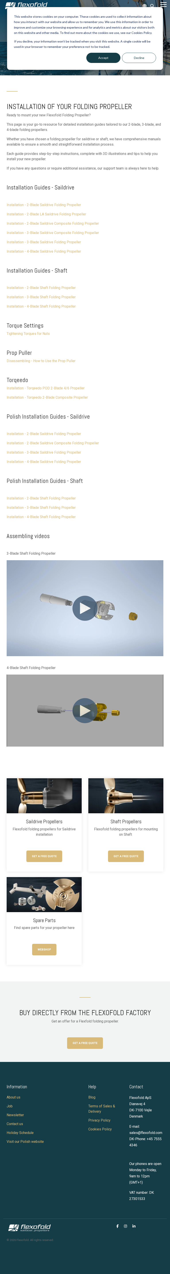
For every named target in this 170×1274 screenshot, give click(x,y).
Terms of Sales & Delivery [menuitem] (102, 1109)
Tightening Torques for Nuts (28, 334)
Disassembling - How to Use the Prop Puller (41, 361)
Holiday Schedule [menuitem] (21, 1133)
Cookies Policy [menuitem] (100, 1129)
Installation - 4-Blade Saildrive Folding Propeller (44, 251)
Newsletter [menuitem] (15, 1115)
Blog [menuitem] (91, 1097)
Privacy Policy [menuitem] (99, 1120)
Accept (103, 58)
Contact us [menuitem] (15, 1124)
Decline (139, 58)
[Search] (152, 6)
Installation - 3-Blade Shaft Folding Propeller (41, 507)
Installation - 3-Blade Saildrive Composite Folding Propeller (53, 233)
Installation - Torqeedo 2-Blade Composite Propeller (47, 397)
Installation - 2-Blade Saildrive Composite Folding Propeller (53, 223)
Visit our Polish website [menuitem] (26, 1141)
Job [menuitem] (10, 1106)
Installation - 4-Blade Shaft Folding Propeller (41, 306)
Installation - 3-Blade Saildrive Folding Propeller (44, 452)
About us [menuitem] (13, 1097)
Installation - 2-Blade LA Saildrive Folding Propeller (46, 214)
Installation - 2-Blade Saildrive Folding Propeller (44, 205)
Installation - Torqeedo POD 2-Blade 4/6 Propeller (46, 388)
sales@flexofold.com (145, 1133)
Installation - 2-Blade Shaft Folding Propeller (41, 288)
